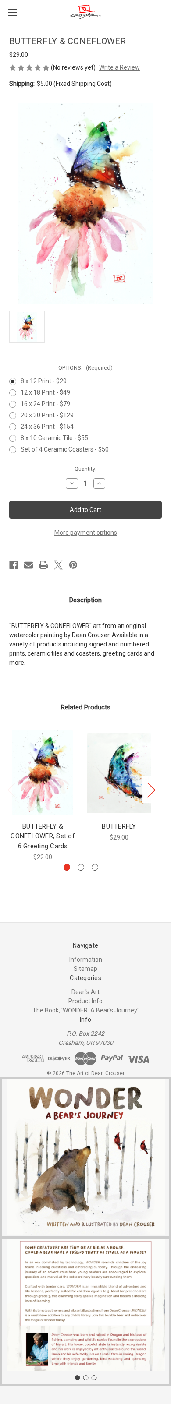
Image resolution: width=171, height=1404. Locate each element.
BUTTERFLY (119, 826)
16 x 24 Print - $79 (45, 403)
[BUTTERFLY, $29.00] (119, 772)
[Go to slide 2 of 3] (81, 867)
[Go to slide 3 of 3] (95, 867)
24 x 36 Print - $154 (47, 426)
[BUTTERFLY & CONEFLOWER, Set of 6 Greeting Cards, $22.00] (43, 772)
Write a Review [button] (119, 67)
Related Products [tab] (85, 707)
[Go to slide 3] (93, 1377)
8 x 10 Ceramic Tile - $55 (54, 437)
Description (85, 600)
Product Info (85, 1001)
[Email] (28, 565)
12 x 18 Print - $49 (45, 392)
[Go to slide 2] (85, 1377)
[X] (58, 565)
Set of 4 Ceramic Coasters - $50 (65, 449)
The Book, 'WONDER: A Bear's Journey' (85, 1010)
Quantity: (85, 469)
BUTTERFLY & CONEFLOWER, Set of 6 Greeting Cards (43, 836)
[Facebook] (13, 565)
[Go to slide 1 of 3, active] (67, 867)
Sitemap (85, 968)
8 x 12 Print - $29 (44, 381)
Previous (11, 789)
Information (85, 959)
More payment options (85, 532)
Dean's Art (85, 991)
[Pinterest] (73, 565)
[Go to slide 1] (77, 1377)
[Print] (43, 565)
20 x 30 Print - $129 (47, 415)
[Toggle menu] (12, 12)
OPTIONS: (85, 367)
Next (151, 789)
